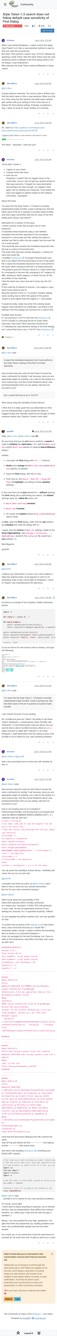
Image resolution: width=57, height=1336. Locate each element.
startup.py (16, 258)
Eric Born (11, 40)
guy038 (10, 431)
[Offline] (4, 40)
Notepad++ (37, 1314)
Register (8, 1299)
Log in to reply (47, 30)
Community (27, 4)
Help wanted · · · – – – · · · (13, 26)
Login (17, 1299)
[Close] (52, 1254)
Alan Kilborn (12, 83)
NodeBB (26, 1318)
